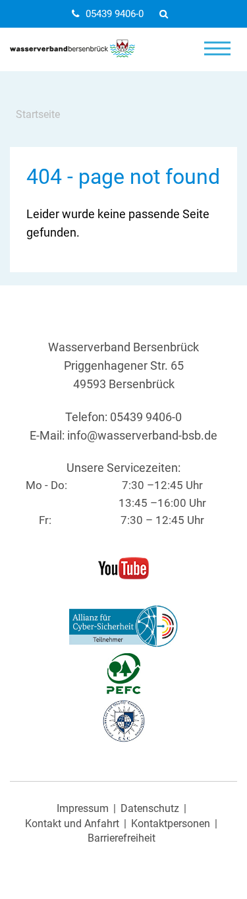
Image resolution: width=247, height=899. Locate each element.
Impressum (83, 809)
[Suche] (167, 14)
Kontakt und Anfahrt (72, 824)
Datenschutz (150, 809)
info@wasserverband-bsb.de (142, 435)
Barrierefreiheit (121, 838)
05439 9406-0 (115, 14)
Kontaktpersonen (170, 824)
